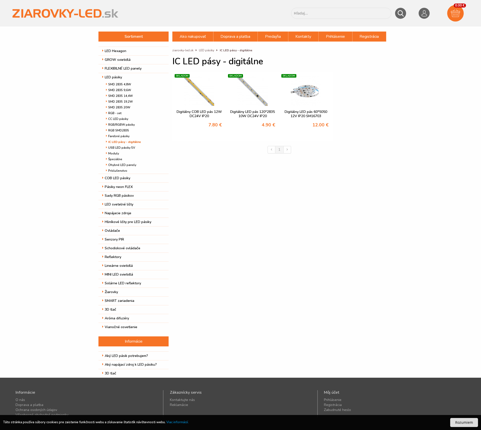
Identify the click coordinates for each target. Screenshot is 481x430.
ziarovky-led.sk (182, 50)
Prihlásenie (335, 36)
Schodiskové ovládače (122, 248)
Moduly (113, 153)
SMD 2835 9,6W (119, 90)
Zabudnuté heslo (337, 409)
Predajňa (273, 36)
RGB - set (115, 113)
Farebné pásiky (119, 136)
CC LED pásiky (118, 119)
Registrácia (369, 36)
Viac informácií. (177, 422)
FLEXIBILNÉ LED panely (123, 68)
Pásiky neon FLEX (119, 186)
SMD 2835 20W (119, 107)
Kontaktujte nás (182, 399)
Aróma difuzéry (117, 318)
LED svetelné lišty (119, 204)
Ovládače (112, 230)
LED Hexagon (115, 51)
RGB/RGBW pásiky (121, 125)
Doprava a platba (235, 36)
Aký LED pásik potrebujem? (126, 355)
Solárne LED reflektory (123, 283)
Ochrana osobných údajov (36, 409)
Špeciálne (115, 159)
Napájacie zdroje (118, 213)
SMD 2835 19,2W (120, 102)
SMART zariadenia (119, 300)
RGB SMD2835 (118, 130)
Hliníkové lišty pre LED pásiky (128, 222)
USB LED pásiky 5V (121, 148)
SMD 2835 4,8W (119, 84)
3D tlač (110, 309)
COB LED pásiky (117, 178)
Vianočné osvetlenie (121, 327)
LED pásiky (113, 77)
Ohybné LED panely (122, 165)
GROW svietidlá (118, 59)
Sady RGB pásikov (119, 195)
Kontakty (303, 36)
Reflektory (113, 257)
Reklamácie (179, 404)
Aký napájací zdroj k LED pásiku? (131, 364)
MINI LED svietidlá (119, 274)
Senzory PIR (114, 239)
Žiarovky (111, 292)
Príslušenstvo (117, 171)
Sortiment (134, 36)
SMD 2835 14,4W (120, 96)
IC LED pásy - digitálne (124, 142)
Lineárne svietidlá (119, 265)
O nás (20, 399)
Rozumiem (464, 422)
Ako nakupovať (193, 36)
